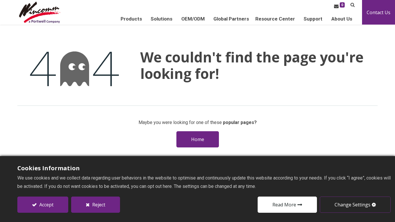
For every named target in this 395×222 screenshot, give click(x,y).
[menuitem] (231, 19)
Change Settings (352, 204)
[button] (353, 5)
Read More (284, 204)
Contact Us (378, 12)
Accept (45, 204)
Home (197, 139)
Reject (98, 204)
